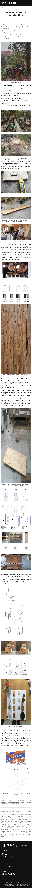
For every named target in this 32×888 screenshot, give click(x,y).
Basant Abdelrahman (16, 818)
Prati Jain (12, 35)
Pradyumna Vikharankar (17, 829)
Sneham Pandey (6, 27)
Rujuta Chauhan (20, 35)
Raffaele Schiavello (14, 25)
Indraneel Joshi (13, 31)
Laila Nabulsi (21, 31)
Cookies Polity (8, 884)
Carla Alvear (13, 21)
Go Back (4, 7)
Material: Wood (13, 802)
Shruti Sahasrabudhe (20, 831)
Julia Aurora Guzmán (18, 23)
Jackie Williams (7, 23)
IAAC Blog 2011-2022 (7, 866)
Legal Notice (8, 881)
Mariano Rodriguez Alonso (18, 27)
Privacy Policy (8, 882)
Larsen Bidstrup (15, 821)
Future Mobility (19, 800)
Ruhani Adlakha (24, 25)
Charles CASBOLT (18, 824)
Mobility (23, 802)
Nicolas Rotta (20, 828)
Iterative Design (9, 800)
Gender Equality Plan (8, 885)
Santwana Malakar (21, 37)
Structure (17, 803)
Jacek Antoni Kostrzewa (24, 21)
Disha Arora (5, 31)
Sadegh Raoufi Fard (24, 29)
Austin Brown (19, 19)
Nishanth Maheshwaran (14, 33)
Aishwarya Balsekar (13, 29)
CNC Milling (11, 803)
